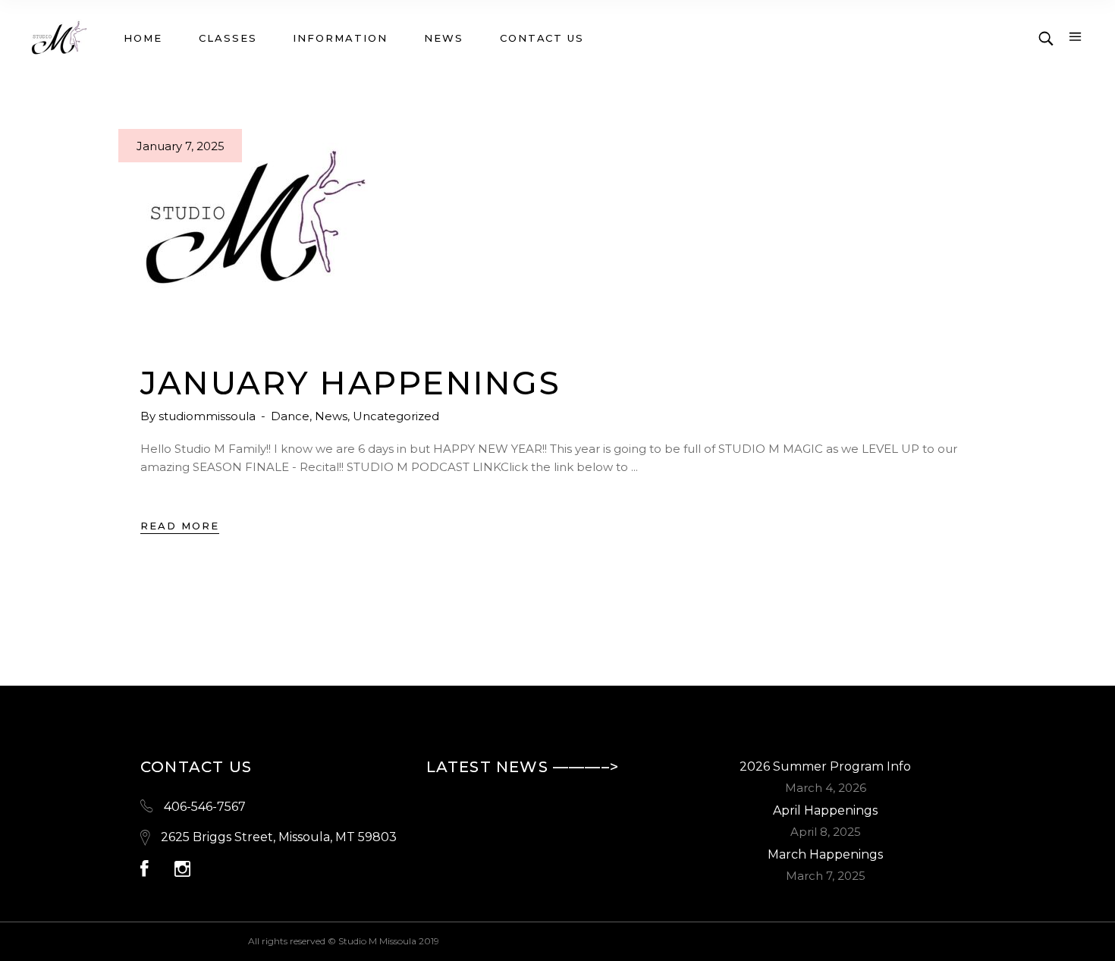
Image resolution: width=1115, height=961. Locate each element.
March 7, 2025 (825, 875)
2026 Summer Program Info (825, 766)
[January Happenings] (254, 220)
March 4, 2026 (825, 787)
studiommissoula (209, 416)
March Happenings (825, 854)
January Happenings (350, 383)
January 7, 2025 (181, 146)
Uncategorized (396, 416)
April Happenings (825, 810)
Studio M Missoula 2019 (388, 941)
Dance (290, 416)
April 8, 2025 (825, 831)
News (331, 416)
